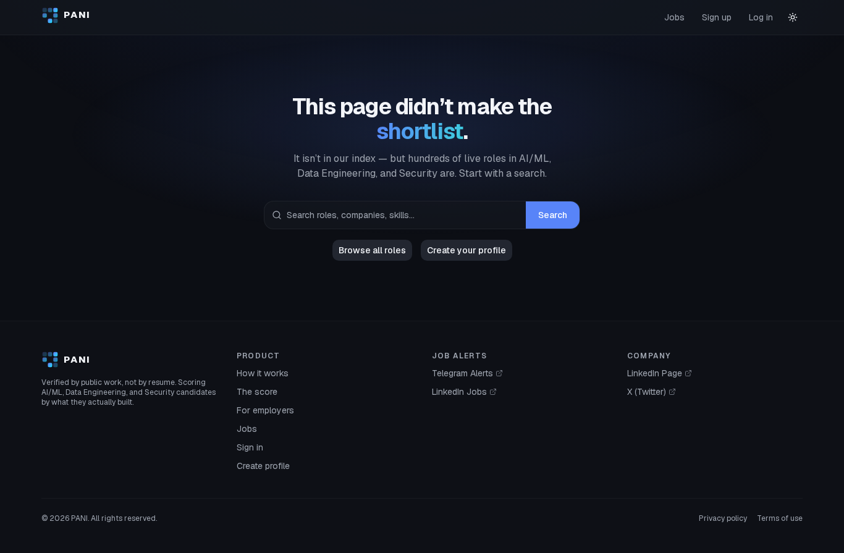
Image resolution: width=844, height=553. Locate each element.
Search (552, 215)
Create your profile (466, 250)
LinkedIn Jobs (459, 391)
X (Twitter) (646, 391)
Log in (761, 17)
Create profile (263, 465)
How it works (263, 373)
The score (257, 391)
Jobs (674, 17)
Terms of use (780, 518)
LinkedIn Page (654, 373)
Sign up (717, 17)
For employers (265, 410)
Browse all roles (372, 250)
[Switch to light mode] (793, 17)
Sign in (250, 447)
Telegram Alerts (462, 373)
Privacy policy (723, 518)
